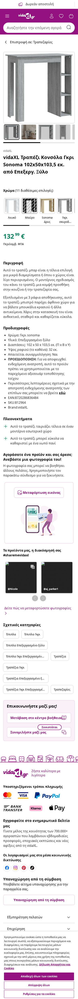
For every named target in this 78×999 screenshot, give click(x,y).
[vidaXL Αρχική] (27, 16)
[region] (39, 965)
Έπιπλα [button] (11, 634)
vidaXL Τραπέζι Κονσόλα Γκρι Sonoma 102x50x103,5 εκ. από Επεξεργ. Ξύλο (38, 164)
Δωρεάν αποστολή (39, 4)
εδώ (62, 393)
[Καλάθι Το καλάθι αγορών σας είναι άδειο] (71, 16)
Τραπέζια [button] (60, 656)
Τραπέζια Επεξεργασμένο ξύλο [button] (26, 678)
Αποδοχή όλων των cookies (39, 976)
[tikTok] (32, 868)
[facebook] (7, 868)
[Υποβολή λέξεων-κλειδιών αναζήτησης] (69, 27)
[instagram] (15, 868)
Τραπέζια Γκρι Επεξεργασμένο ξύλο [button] (27, 689)
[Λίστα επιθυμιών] (61, 16)
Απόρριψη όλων (39, 985)
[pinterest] (24, 868)
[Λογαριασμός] (51, 16)
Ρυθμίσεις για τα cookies (39, 994)
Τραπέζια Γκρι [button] (15, 667)
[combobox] (39, 27)
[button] (12, 211)
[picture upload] (39, 520)
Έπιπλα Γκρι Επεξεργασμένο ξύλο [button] (27, 656)
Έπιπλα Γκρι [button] (32, 634)
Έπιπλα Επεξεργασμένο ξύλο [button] (25, 645)
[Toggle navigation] (7, 16)
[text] (14, 237)
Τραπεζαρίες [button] (62, 689)
